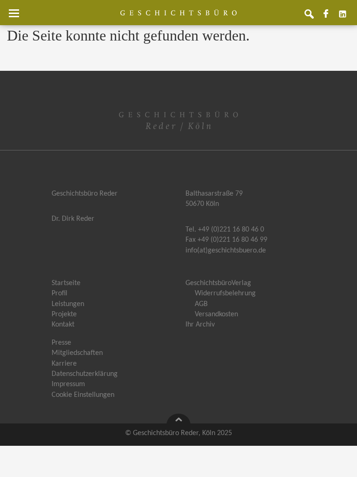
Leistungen (68, 304)
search (313, 17)
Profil (59, 293)
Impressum (68, 384)
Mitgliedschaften (77, 353)
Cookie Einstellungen (83, 395)
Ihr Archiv (200, 324)
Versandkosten (216, 314)
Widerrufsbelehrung (225, 293)
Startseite (66, 283)
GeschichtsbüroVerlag (218, 283)
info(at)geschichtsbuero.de (225, 250)
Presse (61, 343)
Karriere (64, 364)
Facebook (329, 17)
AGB (201, 304)
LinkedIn (346, 17)
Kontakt (63, 324)
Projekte (64, 314)
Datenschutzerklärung (85, 374)
